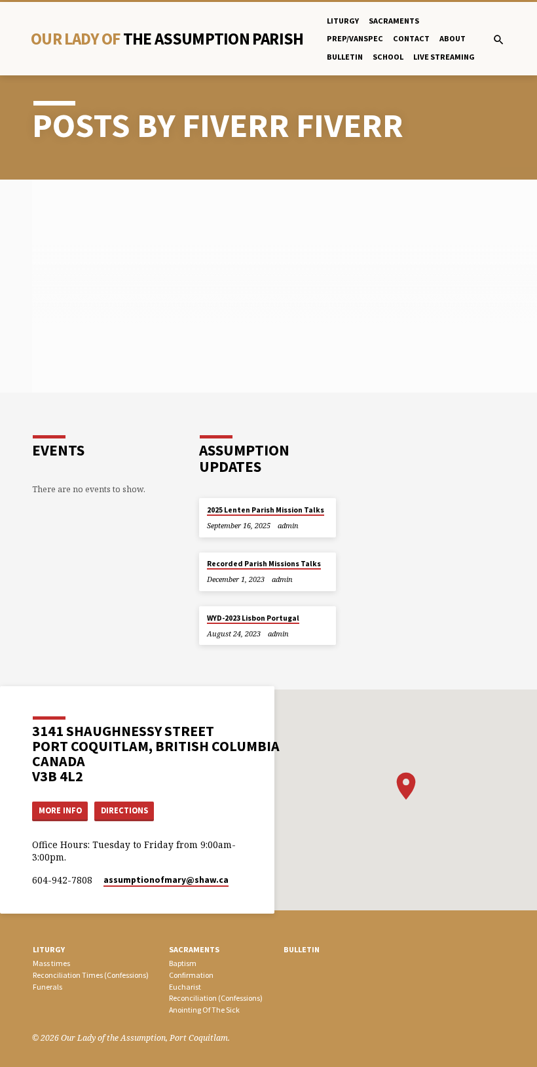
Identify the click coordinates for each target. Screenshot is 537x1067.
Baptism (182, 963)
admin (288, 525)
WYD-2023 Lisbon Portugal (253, 618)
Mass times (51, 963)
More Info (60, 810)
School (388, 57)
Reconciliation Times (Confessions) (91, 975)
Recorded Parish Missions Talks (264, 563)
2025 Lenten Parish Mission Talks (265, 509)
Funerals (47, 987)
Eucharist (185, 987)
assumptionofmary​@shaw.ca (166, 879)
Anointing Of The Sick (204, 1010)
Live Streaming (444, 57)
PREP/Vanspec (355, 38)
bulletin (345, 57)
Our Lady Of (167, 38)
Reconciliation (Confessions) (216, 998)
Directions (124, 810)
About (452, 38)
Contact (411, 38)
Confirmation (191, 975)
